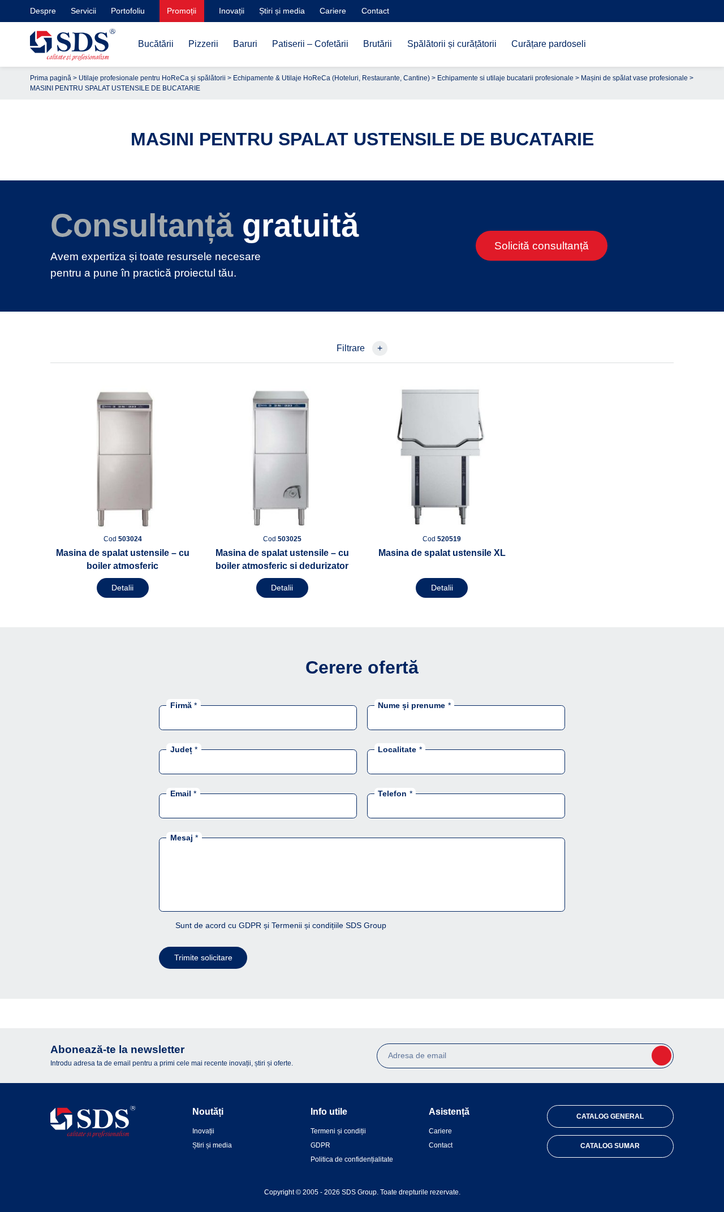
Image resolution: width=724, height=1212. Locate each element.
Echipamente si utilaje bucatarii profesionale (505, 78)
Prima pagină (50, 78)
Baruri (245, 44)
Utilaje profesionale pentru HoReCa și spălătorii (152, 78)
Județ (183, 748)
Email (183, 793)
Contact (375, 10)
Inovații (231, 10)
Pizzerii (203, 44)
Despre (43, 10)
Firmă (183, 704)
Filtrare (359, 348)
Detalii (122, 587)
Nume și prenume (414, 704)
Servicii (83, 10)
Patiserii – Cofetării (310, 44)
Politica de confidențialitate (352, 1159)
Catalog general (610, 1116)
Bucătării (156, 44)
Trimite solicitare (203, 957)
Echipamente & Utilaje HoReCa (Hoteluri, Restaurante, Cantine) (331, 78)
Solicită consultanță (541, 246)
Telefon (395, 793)
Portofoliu (128, 10)
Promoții (181, 10)
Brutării (377, 44)
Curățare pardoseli (548, 44)
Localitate (399, 748)
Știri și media (282, 10)
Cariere (333, 10)
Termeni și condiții (338, 1131)
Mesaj (184, 837)
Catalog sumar (610, 1146)
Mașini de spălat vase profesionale (634, 78)
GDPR (320, 1145)
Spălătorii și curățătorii (452, 44)
